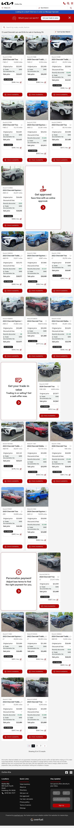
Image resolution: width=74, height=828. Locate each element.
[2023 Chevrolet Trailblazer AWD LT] (61, 45)
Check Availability (13, 94)
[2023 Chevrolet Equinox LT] (12, 622)
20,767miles (67, 62)
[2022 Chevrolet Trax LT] (61, 241)
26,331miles (18, 193)
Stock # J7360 (56, 444)
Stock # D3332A (32, 634)
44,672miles (42, 324)
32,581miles (18, 705)
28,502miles (18, 639)
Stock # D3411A (44, 574)
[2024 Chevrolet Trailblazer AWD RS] (61, 622)
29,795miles (67, 258)
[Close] (69, 18)
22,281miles (42, 128)
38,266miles (42, 639)
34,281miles (67, 324)
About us (23, 787)
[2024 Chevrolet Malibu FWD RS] (61, 306)
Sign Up (61, 805)
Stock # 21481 (56, 57)
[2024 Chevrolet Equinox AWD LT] (37, 241)
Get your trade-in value (50, 18)
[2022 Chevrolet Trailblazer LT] (37, 622)
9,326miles (67, 639)
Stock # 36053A (8, 253)
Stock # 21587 (43, 384)
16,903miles (42, 514)
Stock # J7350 (56, 253)
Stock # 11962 (7, 699)
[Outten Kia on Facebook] (66, 772)
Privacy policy (24, 802)
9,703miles (43, 62)
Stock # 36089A (8, 318)
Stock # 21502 (31, 509)
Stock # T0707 (7, 509)
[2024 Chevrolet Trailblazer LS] (12, 687)
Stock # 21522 (31, 122)
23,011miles (18, 258)
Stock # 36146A (8, 444)
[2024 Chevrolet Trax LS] (61, 110)
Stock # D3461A (57, 122)
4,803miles (55, 389)
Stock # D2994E (32, 699)
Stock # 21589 (7, 122)
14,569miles (18, 62)
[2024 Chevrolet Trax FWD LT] (12, 45)
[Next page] (45, 745)
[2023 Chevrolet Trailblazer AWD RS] (12, 241)
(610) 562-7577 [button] (10, 793)
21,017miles (54, 580)
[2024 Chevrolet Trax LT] (49, 562)
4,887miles (43, 258)
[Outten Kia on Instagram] (70, 772)
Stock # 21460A (8, 188)
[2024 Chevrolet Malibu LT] (37, 431)
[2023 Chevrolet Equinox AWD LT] (12, 306)
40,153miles (67, 128)
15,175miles (18, 128)
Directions (23, 790)
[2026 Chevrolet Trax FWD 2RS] (49, 372)
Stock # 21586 (7, 57)
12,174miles (42, 449)
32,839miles (18, 514)
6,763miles (43, 705)
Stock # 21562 (31, 253)
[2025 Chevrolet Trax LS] (37, 687)
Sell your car (24, 793)
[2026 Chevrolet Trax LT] (61, 431)
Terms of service (25, 805)
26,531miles (18, 449)
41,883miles (18, 324)
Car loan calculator (26, 799)
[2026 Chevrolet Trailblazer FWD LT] (37, 45)
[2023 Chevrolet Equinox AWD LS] (12, 175)
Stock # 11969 (7, 634)
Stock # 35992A (56, 634)
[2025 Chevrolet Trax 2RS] (12, 497)
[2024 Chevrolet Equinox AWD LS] (37, 110)
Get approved (24, 796)
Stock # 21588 (31, 57)
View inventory (25, 784)
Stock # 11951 (31, 444)
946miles (68, 449)
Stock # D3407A (32, 318)
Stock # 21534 (56, 318)
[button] (64, 3)
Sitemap (22, 808)
